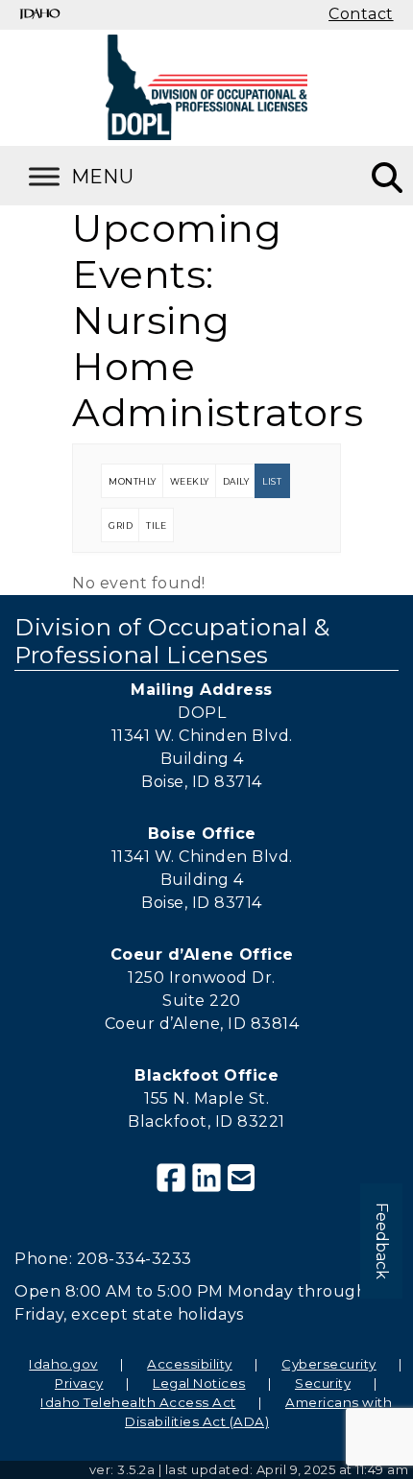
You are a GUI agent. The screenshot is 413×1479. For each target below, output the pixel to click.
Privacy (79, 1383)
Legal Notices (199, 1383)
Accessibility (189, 1364)
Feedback (382, 1241)
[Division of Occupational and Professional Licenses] (206, 87)
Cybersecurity (329, 1364)
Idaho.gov (63, 1364)
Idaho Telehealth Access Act (138, 1402)
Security (323, 1383)
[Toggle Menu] (105, 176)
